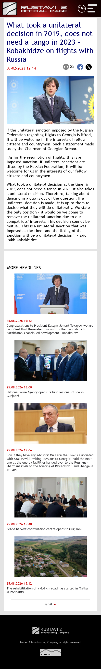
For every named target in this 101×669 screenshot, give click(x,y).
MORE (49, 604)
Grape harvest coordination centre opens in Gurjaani (44, 529)
